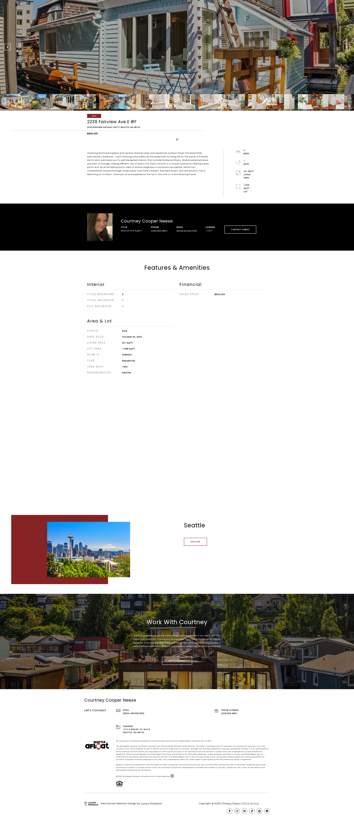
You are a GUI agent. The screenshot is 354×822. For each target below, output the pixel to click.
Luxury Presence (151, 803)
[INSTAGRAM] (237, 811)
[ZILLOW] (259, 811)
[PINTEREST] (267, 811)
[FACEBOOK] (229, 811)
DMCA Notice (250, 803)
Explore (195, 542)
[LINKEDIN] (244, 811)
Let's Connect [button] (177, 661)
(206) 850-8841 (159, 231)
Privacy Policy (231, 803)
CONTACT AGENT (240, 230)
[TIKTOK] (252, 811)
